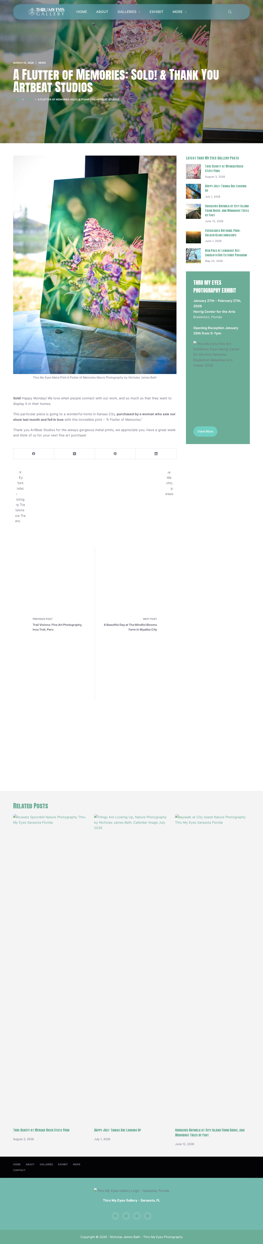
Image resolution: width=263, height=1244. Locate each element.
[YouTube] (148, 1216)
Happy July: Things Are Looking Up (117, 1130)
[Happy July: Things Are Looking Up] (193, 191)
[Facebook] (33, 454)
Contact (19, 1170)
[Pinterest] (115, 454)
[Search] (229, 11)
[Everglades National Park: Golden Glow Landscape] (193, 235)
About (102, 12)
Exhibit (156, 12)
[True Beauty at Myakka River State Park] (193, 171)
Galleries (127, 12)
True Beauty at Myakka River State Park (41, 1130)
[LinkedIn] (156, 454)
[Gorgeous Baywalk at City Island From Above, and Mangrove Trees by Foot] (193, 211)
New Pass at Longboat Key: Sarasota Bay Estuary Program (226, 252)
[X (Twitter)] (74, 454)
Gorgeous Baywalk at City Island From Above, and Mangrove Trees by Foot (227, 210)
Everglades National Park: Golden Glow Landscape (222, 232)
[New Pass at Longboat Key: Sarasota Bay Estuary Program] (193, 255)
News (42, 62)
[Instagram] (137, 1216)
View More (205, 431)
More (178, 12)
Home (81, 12)
